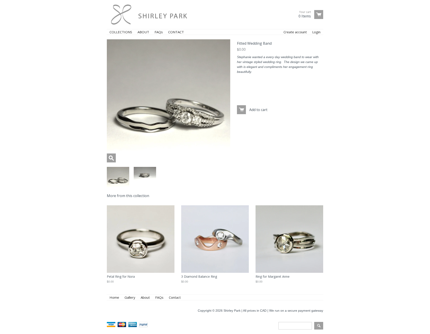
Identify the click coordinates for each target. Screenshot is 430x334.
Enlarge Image (111, 157)
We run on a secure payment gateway (296, 310)
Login (316, 32)
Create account (295, 32)
